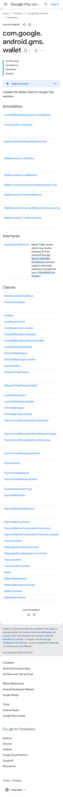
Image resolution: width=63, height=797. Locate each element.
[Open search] (46, 4)
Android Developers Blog (16, 668)
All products (9, 766)
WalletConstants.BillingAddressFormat (25, 141)
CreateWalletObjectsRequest (20, 334)
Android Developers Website (18, 689)
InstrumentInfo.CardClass (18, 124)
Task (42, 244)
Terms (6, 780)
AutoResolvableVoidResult (19, 295)
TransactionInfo (13, 559)
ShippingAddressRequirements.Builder (25, 553)
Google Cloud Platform (15, 755)
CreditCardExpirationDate (18, 347)
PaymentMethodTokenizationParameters (27, 528)
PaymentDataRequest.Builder (20, 479)
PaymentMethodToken (17, 522)
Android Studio (11, 710)
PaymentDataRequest (16, 473)
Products (18, 13)
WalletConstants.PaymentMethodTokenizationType (33, 208)
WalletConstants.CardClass (19, 158)
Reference (12, 17)
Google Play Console (14, 715)
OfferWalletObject (14, 407)
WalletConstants (13, 591)
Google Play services (37, 13)
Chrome (7, 743)
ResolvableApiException (40, 260)
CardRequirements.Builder (18, 328)
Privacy (17, 780)
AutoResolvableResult (16, 244)
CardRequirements (14, 321)
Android (7, 738)
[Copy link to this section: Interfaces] (23, 236)
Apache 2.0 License (13, 639)
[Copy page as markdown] (36, 51)
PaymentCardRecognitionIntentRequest (26, 420)
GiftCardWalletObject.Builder (20, 359)
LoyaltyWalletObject (15, 395)
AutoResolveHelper (15, 302)
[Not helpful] (29, 24)
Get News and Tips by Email (18, 674)
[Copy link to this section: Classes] (18, 288)
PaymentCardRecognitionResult (22, 453)
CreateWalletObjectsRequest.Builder (24, 340)
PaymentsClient (13, 540)
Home (6, 13)
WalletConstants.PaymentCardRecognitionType (30, 185)
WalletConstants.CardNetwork (20, 175)
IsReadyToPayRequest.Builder (20, 385)
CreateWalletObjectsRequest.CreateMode (27, 115)
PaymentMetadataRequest (19, 508)
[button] (31, 83)
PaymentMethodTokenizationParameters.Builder (31, 534)
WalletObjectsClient (15, 597)
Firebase (7, 749)
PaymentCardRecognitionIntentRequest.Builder (30, 433)
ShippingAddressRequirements (21, 547)
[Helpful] (24, 24)
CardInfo (9, 315)
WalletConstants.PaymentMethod (23, 194)
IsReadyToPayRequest (16, 372)
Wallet (7, 572)
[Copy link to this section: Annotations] (25, 107)
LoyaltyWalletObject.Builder (19, 401)
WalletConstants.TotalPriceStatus (22, 217)
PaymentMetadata (14, 495)
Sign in (55, 4)
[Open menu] (5, 4)
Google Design (11, 695)
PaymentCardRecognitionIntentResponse (27, 440)
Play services (32, 4)
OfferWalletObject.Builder (18, 414)
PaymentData (12, 463)
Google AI (8, 760)
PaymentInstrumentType (18, 489)
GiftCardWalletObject (15, 353)
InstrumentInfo (12, 365)
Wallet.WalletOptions (15, 578)
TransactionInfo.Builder (17, 566)
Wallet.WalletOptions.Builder (19, 585)
